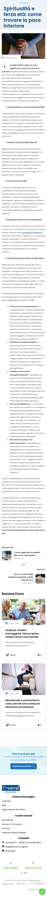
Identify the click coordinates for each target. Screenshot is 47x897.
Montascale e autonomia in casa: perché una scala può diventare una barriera (22, 704)
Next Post (41, 570)
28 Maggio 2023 (11, 58)
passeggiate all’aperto (32, 232)
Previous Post (8, 548)
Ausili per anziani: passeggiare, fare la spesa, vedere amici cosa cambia (22, 633)
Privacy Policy (35, 880)
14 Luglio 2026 (14, 623)
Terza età (23, 3)
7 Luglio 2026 (14, 693)
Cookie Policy (7, 884)
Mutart (13, 655)
